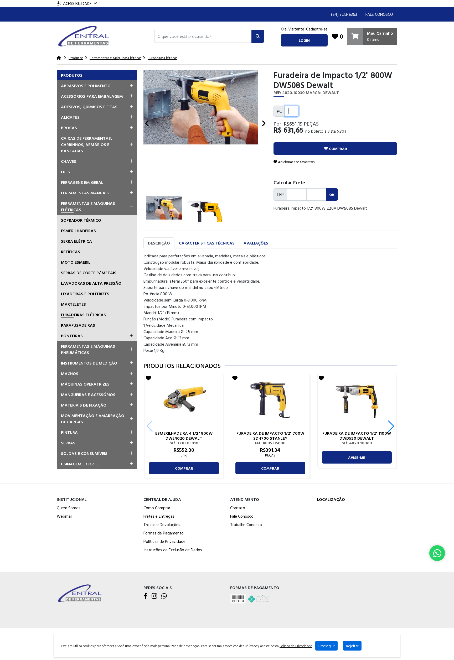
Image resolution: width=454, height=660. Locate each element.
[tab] (97, 75)
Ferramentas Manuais (85, 193)
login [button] (304, 40)
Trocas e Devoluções (161, 524)
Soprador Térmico (81, 220)
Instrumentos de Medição (89, 363)
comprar (184, 468)
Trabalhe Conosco (246, 524)
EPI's (65, 172)
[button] (203, 36)
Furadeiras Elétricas (83, 314)
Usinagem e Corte (80, 464)
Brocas (69, 127)
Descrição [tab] (159, 243)
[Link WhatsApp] (437, 553)
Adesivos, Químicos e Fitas (89, 106)
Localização (331, 499)
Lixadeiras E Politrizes (85, 293)
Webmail (64, 516)
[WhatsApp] (164, 596)
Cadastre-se (317, 29)
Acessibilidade (77, 3)
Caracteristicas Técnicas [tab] (207, 243)
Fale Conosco (379, 14)
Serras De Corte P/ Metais (88, 272)
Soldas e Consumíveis (84, 453)
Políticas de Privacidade (164, 541)
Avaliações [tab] (256, 243)
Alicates (70, 117)
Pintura (69, 432)
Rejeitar (352, 645)
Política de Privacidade (296, 645)
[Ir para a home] (80, 593)
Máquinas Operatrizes (85, 384)
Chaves (68, 161)
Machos (69, 373)
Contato (237, 508)
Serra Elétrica (76, 241)
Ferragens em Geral (82, 182)
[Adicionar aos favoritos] (148, 378)
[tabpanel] (270, 303)
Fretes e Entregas (158, 516)
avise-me (356, 457)
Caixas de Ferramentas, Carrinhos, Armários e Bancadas (86, 144)
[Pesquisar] (257, 36)
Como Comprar (156, 508)
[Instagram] (154, 596)
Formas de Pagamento (163, 533)
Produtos (71, 75)
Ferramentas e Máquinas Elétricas (88, 206)
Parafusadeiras (78, 325)
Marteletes (73, 304)
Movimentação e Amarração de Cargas (92, 418)
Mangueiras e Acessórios (88, 394)
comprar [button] (337, 148)
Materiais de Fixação (83, 405)
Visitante (296, 29)
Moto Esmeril (75, 262)
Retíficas (70, 251)
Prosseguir (326, 645)
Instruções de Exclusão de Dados (172, 550)
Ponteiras (72, 335)
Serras (68, 443)
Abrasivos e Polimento (86, 85)
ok (331, 194)
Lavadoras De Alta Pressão (91, 283)
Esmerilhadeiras (78, 230)
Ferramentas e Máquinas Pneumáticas (88, 349)
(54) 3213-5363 (344, 14)
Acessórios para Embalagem (92, 96)
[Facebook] (145, 596)
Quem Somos (68, 508)
